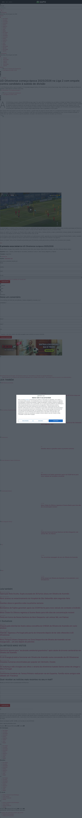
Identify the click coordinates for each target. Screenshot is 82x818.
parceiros (27, 399)
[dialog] (41, 409)
